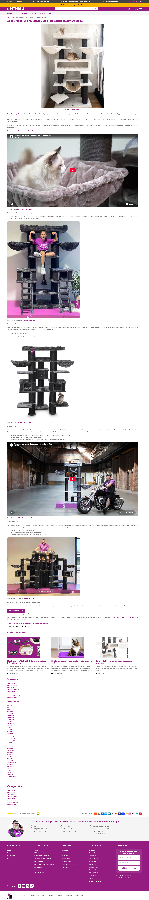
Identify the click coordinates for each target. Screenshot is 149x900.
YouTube (133, 1)
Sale (18, 13)
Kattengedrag (11, 685)
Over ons (10, 853)
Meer (50, 13)
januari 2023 (10, 760)
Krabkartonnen (66, 858)
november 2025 (11, 717)
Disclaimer (69, 895)
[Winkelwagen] (128, 9)
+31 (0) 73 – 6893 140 (40, 829)
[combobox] (128, 857)
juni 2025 (9, 727)
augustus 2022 (11, 766)
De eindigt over (74, 5)
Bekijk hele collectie (95, 881)
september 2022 (11, 764)
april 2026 (10, 707)
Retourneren (38, 867)
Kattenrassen (11, 687)
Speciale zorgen (11, 697)
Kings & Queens (93, 853)
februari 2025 (11, 735)
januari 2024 (10, 750)
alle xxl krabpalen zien (16, 610)
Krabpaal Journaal (12, 691)
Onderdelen (37, 870)
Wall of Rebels (93, 873)
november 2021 (11, 776)
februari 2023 (11, 758)
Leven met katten (12, 693)
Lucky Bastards (93, 858)
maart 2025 (10, 733)
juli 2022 (9, 768)
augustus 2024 (11, 741)
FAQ (35, 853)
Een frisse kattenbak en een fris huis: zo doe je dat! (71, 662)
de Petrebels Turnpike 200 (24, 209)
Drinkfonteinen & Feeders (69, 864)
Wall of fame (11, 856)
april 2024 (10, 744)
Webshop (10, 13)
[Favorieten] (132, 9)
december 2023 (11, 752)
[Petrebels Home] (9, 895)
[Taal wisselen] (140, 9)
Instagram (137, 1)
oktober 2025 (10, 719)
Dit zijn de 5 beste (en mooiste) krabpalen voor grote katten (116, 662)
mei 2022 (9, 772)
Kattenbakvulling (66, 861)
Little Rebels (93, 850)
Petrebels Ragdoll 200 (29, 320)
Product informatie (12, 695)
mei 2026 (9, 705)
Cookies (59, 895)
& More (91, 878)
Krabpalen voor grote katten (15, 114)
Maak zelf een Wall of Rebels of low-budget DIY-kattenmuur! (26, 662)
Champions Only (94, 867)
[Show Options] (138, 857)
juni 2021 (9, 780)
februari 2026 (11, 711)
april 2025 (10, 731)
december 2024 (11, 737)
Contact (36, 850)
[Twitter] (17, 627)
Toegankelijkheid (39, 873)
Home (9, 17)
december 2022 (11, 762)
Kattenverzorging (12, 689)
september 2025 (11, 721)
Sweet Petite (93, 864)
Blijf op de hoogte (128, 868)
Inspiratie (24, 13)
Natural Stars (93, 861)
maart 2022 (10, 774)
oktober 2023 (10, 754)
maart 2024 (10, 746)
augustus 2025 (11, 723)
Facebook (130, 1)
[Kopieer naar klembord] (28, 627)
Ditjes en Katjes (11, 683)
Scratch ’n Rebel (93, 870)
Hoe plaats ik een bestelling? (43, 856)
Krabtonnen (65, 856)
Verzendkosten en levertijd (42, 858)
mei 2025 (9, 729)
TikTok (141, 1)
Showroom (43, 13)
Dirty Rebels (92, 875)
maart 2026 (10, 709)
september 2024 (11, 739)
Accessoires (65, 867)
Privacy (51, 895)
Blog (13, 17)
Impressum (79, 895)
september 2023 (11, 756)
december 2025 (11, 715)
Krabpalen (65, 850)
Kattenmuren (65, 853)
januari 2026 (10, 713)
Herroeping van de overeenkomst (44, 864)
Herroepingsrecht (39, 861)
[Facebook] (20, 627)
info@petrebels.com (69, 829)
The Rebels (92, 856)
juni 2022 (9, 770)
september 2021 (11, 778)
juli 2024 (9, 743)
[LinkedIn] (22, 627)
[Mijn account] (136, 9)
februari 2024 (11, 748)
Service (33, 13)
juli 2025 (9, 725)
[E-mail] (25, 627)
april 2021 (10, 782)
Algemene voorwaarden (37, 895)
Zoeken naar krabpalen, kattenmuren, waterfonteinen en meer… (74, 8)
